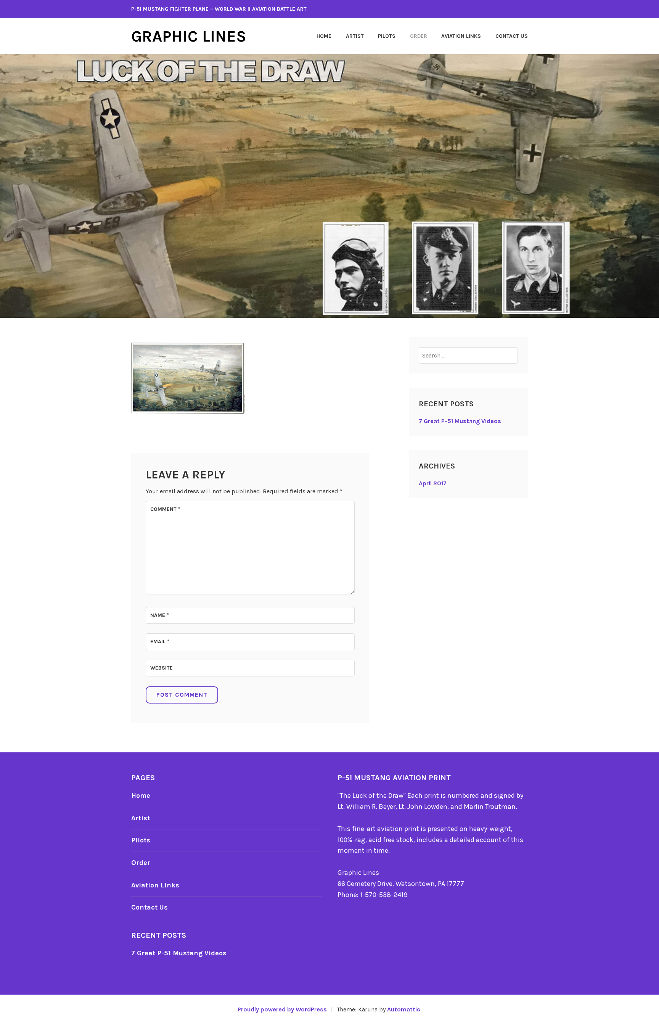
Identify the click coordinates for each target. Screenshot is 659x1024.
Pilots (386, 36)
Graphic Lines (188, 36)
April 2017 (433, 483)
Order (418, 36)
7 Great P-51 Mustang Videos (460, 421)
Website (161, 668)
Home (324, 36)
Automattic (403, 1009)
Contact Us (511, 36)
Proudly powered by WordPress (282, 1009)
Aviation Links (461, 36)
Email (159, 641)
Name (159, 615)
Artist (355, 36)
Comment (165, 509)
